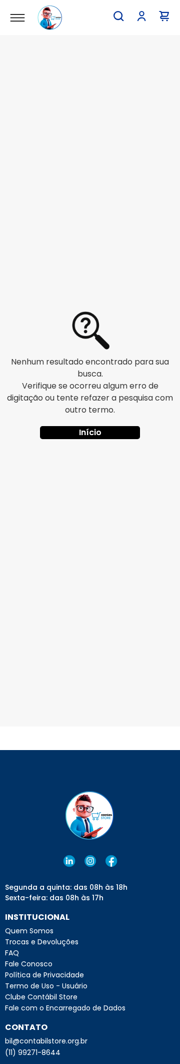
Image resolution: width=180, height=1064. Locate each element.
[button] (119, 16)
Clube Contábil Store (41, 997)
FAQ (12, 953)
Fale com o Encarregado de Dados (65, 1008)
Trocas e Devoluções (41, 942)
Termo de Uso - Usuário (46, 986)
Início (90, 432)
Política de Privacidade (44, 975)
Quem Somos (29, 931)
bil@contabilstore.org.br (46, 1041)
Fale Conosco (28, 964)
